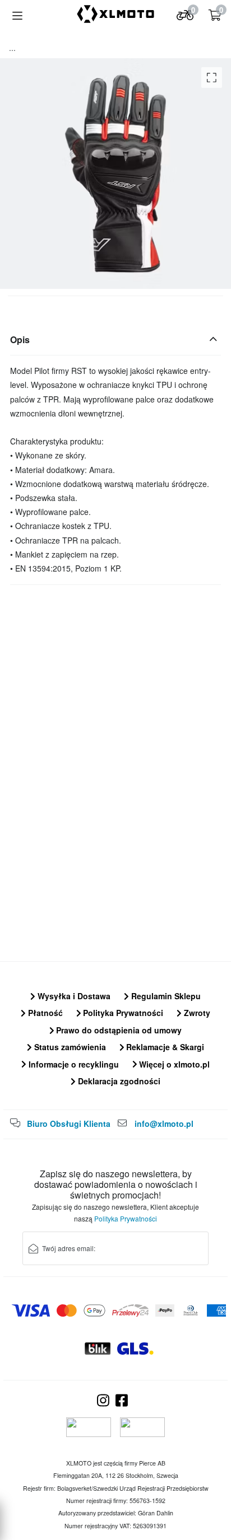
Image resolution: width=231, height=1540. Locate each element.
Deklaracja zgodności (118, 1081)
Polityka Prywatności (122, 1012)
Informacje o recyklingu (72, 1064)
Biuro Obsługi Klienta (68, 1123)
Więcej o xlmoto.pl (173, 1064)
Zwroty (196, 1012)
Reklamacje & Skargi (164, 1046)
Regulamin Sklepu (165, 995)
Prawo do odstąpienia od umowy (118, 1030)
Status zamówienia (69, 1046)
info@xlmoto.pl (164, 1123)
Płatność (44, 1012)
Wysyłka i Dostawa (72, 995)
